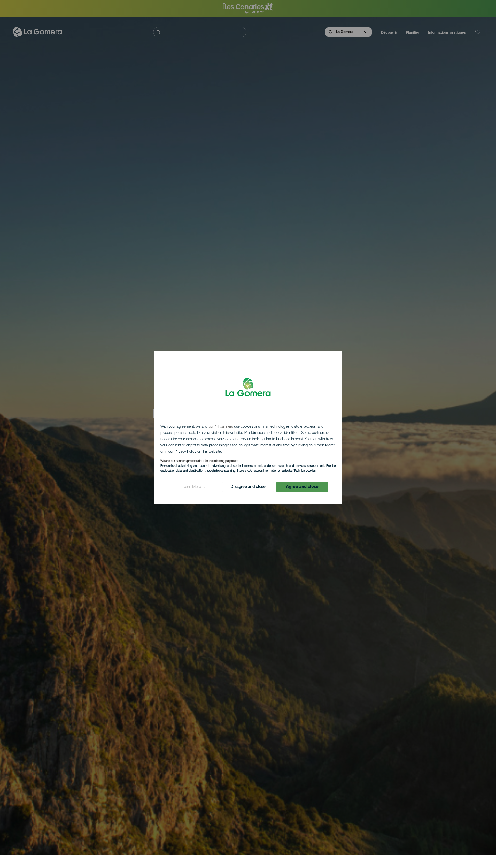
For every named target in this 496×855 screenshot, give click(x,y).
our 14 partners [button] (221, 427)
